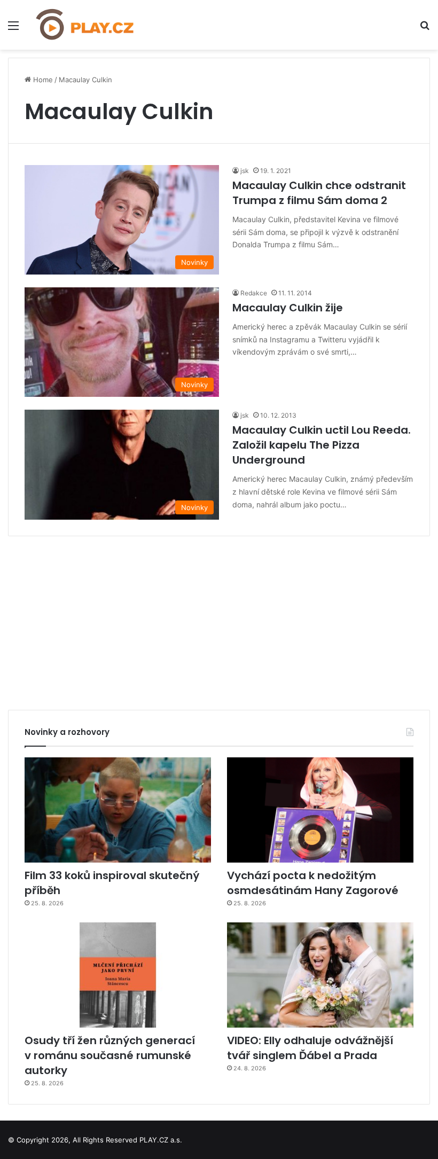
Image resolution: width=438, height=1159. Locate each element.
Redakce (253, 293)
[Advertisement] (219, 619)
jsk (244, 171)
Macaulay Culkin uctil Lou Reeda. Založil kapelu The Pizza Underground (321, 444)
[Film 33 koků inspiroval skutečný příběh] (118, 810)
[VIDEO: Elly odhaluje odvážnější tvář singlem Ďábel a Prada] (320, 975)
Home (42, 79)
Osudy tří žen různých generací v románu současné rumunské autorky (110, 1055)
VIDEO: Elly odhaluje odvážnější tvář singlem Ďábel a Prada (310, 1048)
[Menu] (13, 29)
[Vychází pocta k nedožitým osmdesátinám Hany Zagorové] (320, 810)
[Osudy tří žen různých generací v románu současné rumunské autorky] (118, 975)
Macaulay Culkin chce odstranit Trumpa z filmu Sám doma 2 (319, 193)
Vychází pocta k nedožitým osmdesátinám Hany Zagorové (312, 883)
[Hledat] (424, 29)
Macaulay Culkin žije (287, 307)
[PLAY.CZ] (85, 24)
